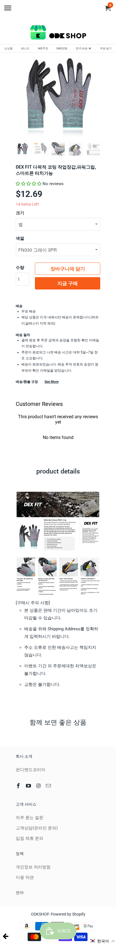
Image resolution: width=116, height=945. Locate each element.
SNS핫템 (61, 48)
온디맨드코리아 (30, 769)
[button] (28, 183)
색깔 (20, 238)
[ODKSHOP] (58, 33)
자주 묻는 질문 (29, 817)
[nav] (8, 5)
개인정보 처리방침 (33, 867)
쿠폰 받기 (106, 48)
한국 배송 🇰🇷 (84, 48)
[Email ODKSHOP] (49, 786)
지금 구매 (67, 283)
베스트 (25, 48)
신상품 (8, 48)
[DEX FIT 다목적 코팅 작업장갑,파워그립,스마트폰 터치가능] (58, 96)
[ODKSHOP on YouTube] (29, 786)
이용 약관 (25, 877)
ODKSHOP (40, 914)
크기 (20, 212)
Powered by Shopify (68, 914)
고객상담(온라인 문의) (37, 828)
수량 (20, 267)
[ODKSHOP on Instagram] (39, 786)
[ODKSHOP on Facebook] (19, 786)
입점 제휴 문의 (29, 838)
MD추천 (43, 48)
